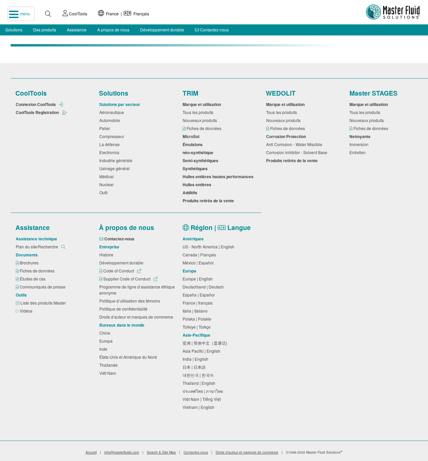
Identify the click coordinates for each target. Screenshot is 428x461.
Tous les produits (199, 112)
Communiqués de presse (43, 287)
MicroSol (192, 136)
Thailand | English (200, 383)
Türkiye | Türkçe (198, 327)
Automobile (110, 120)
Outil (104, 192)
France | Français (126, 13)
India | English (196, 359)
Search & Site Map (161, 452)
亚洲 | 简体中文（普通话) (206, 343)
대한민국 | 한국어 (199, 375)
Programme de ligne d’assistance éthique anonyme (137, 290)
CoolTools (77, 13)
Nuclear (107, 184)
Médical (107, 176)
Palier (105, 128)
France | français (199, 303)
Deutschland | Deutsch (204, 287)
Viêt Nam (108, 373)
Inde (104, 349)
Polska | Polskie (198, 319)
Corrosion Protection (287, 136)
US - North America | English (209, 246)
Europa (107, 341)
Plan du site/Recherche (37, 246)
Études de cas (33, 278)
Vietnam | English (199, 407)
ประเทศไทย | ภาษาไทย (204, 391)
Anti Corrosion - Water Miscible (295, 144)
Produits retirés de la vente (209, 201)
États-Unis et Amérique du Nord (129, 357)
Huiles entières (198, 185)
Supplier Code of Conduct (126, 278)
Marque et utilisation (203, 104)
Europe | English (199, 278)
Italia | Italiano (196, 311)
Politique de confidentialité (124, 309)
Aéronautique (112, 112)
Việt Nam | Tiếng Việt (203, 399)
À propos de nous (113, 29)
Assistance (77, 29)
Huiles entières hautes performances (219, 177)
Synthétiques (196, 168)
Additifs (191, 193)
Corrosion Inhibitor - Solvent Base (297, 152)
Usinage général (115, 168)
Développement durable (162, 29)
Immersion (359, 144)
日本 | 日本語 (195, 367)
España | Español (200, 295)
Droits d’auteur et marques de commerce (137, 317)
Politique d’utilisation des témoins (130, 301)
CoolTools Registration (38, 112)
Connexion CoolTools (36, 104)
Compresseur (112, 136)
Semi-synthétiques (201, 160)
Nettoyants (360, 136)
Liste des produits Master (43, 303)
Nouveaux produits (201, 120)
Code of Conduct (118, 270)
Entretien (358, 152)
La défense (110, 144)
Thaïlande (109, 365)
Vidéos (26, 311)
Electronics (110, 152)
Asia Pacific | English (202, 351)
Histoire (107, 254)
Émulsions (194, 144)
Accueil (91, 452)
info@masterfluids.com (121, 452)
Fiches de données (204, 128)
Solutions (13, 29)
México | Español (199, 262)
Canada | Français (200, 254)
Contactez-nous (214, 29)
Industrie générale (116, 160)
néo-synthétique (199, 152)
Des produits (44, 29)
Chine (105, 333)
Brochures (29, 262)
